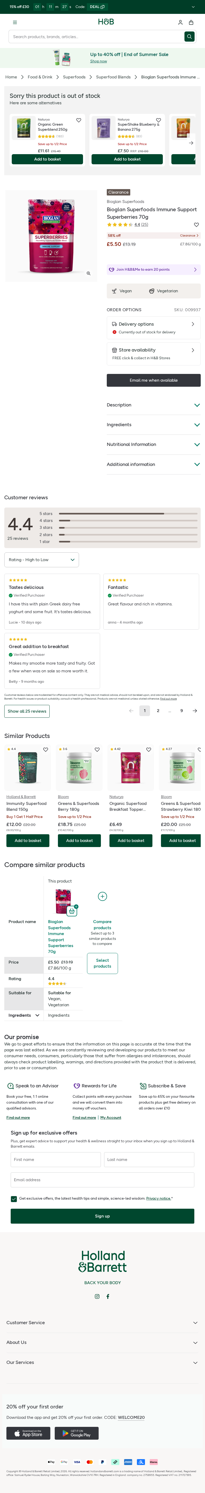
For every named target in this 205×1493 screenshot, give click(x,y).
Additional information (131, 464)
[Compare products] (102, 896)
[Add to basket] (72, 910)
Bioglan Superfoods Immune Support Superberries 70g (60, 936)
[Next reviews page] (195, 711)
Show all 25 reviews (27, 711)
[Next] (191, 143)
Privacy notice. (158, 1198)
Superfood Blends (113, 76)
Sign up (102, 1216)
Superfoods (74, 76)
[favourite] (78, 120)
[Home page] (106, 22)
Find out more (168, 698)
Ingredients (119, 425)
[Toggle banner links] (193, 7)
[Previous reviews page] (131, 711)
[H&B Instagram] (97, 1296)
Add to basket (47, 159)
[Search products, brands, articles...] (190, 36)
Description (119, 405)
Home (11, 76)
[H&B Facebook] (108, 1296)
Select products (102, 963)
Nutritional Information (131, 444)
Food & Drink (40, 76)
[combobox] (96, 36)
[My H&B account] (180, 22)
